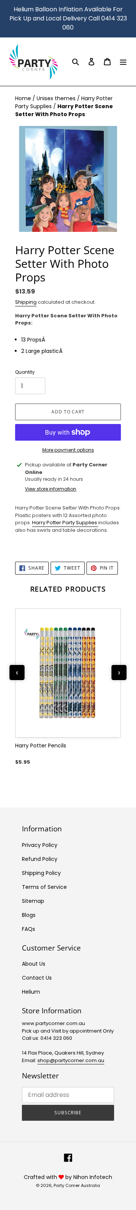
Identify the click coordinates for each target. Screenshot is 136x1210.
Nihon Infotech (92, 1177)
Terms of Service (44, 887)
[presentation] (17, 672)
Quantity (25, 372)
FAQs (28, 929)
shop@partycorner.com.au (70, 1060)
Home (23, 98)
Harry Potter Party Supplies (65, 522)
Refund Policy (39, 859)
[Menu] (123, 61)
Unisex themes (57, 98)
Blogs (29, 915)
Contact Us (37, 978)
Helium (31, 992)
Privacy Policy (39, 845)
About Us (33, 964)
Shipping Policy (41, 873)
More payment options (68, 450)
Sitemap (33, 901)
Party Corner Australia (77, 1185)
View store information (50, 489)
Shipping (26, 302)
